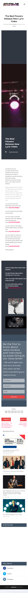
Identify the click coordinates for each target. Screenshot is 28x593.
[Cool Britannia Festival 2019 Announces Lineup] (14, 441)
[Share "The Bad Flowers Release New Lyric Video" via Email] (18, 411)
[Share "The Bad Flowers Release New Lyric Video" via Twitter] (9, 411)
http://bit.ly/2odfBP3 (14, 222)
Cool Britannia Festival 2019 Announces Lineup (11, 451)
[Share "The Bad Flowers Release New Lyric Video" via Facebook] (6, 411)
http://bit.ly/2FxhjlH (14, 246)
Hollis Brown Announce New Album (13, 471)
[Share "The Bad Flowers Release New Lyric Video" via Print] (21, 411)
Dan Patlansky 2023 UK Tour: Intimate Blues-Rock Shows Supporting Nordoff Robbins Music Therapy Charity (14, 493)
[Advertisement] (14, 49)
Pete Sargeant (13, 24)
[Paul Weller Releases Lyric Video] (14, 505)
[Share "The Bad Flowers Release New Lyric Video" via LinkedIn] (15, 411)
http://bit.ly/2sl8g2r (14, 207)
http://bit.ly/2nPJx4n (14, 231)
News (14, 26)
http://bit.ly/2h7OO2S (15, 288)
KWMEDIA (13, 587)
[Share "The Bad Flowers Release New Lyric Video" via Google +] (12, 411)
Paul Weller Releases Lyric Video (12, 514)
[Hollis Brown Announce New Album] (14, 462)
